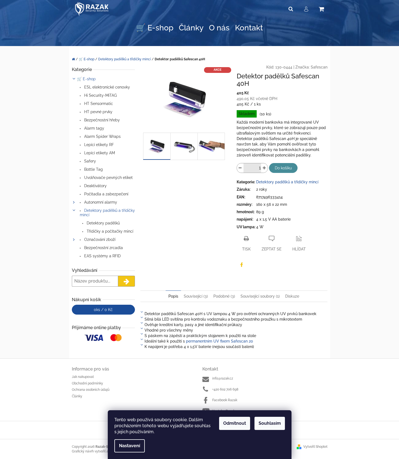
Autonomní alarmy (100, 202)
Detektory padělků (103, 223)
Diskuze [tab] (292, 296)
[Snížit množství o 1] (240, 168)
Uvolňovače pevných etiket (108, 177)
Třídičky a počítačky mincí (109, 231)
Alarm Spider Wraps (102, 136)
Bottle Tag (93, 169)
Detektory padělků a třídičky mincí (107, 212)
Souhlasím (270, 423)
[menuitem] (154, 28)
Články (77, 396)
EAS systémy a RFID (102, 256)
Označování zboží (99, 239)
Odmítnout (234, 423)
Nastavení (129, 445)
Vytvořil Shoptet (315, 447)
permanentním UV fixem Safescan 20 (219, 341)
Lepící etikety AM (99, 153)
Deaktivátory (95, 186)
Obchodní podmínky (87, 383)
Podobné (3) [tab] (224, 296)
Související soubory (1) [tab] (260, 296)
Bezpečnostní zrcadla (103, 248)
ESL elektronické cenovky (106, 87)
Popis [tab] (173, 296)
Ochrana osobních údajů (90, 390)
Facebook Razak (224, 400)
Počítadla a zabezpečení (105, 194)
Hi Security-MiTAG (100, 95)
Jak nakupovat (83, 377)
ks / (103, 309)
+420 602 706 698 (225, 389)
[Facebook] (242, 265)
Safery (89, 161)
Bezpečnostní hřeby (101, 120)
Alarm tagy (93, 128)
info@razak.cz (222, 378)
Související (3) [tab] (196, 296)
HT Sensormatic (98, 103)
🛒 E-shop (86, 79)
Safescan (319, 67)
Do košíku (283, 168)
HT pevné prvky (97, 112)
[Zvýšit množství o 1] (264, 168)
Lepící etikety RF (98, 144)
